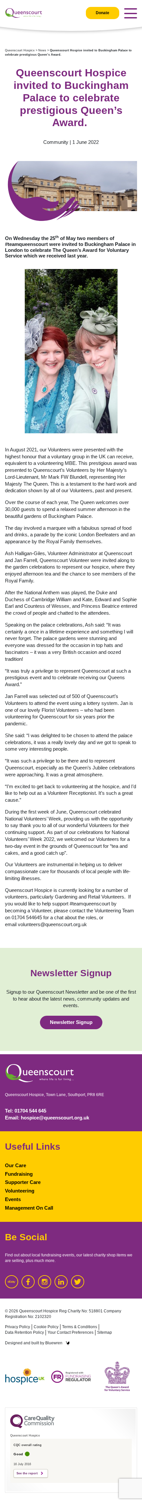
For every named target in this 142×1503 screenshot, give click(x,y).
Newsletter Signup (71, 1022)
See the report (27, 1473)
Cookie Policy (46, 1327)
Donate (102, 13)
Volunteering (19, 1191)
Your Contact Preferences (70, 1332)
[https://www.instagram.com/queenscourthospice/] (44, 1281)
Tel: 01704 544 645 (25, 1111)
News (42, 50)
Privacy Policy (17, 1327)
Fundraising (19, 1174)
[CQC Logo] (32, 1426)
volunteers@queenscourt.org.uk (52, 924)
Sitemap (104, 1332)
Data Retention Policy (24, 1332)
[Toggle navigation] (130, 13)
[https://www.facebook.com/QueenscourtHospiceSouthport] (28, 1281)
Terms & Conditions (79, 1327)
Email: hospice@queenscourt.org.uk (47, 1117)
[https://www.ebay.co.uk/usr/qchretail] (11, 1281)
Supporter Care (23, 1182)
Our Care (15, 1165)
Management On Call (29, 1208)
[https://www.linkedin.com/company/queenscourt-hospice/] (61, 1281)
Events (13, 1199)
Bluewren (53, 1343)
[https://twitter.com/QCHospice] (77, 1281)
